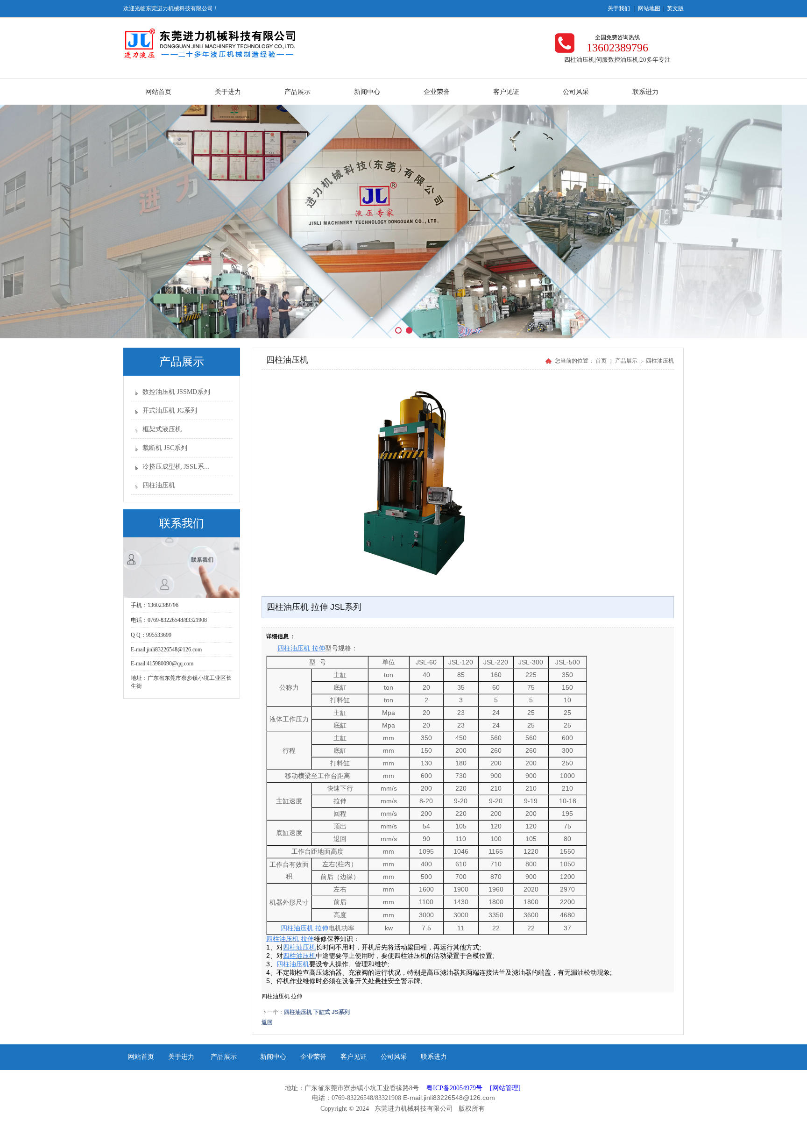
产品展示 (627, 360)
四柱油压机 (158, 485)
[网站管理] (505, 1088)
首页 (601, 360)
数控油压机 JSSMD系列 (176, 391)
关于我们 (619, 8)
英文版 (675, 8)
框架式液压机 (162, 429)
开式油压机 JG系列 (169, 410)
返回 (267, 1022)
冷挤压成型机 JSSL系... (176, 466)
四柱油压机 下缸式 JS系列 (317, 1012)
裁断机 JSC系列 (164, 447)
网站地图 (649, 8)
